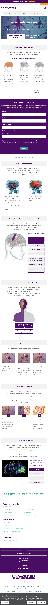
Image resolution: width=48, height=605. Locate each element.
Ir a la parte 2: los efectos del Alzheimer (24, 493)
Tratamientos (28, 512)
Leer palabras (36, 469)
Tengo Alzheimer (7, 522)
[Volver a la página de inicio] (8, 8)
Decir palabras (36, 482)
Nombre (4, 111)
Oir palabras (37, 473)
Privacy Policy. (29, 599)
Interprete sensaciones (36, 239)
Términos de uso (30, 586)
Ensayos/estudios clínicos (30, 515)
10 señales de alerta (8, 509)
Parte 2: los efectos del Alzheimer (32, 36)
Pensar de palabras (36, 478)
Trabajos (6, 586)
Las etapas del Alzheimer (30, 509)
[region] (24, 599)
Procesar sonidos (36, 249)
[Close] (46, 595)
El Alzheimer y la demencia (15, 13)
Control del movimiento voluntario (36, 269)
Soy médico (6, 531)
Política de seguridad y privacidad (24, 157)
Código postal (5, 133)
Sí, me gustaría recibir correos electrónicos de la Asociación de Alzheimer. (23, 131)
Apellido (4, 117)
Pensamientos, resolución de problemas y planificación (36, 259)
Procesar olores (36, 254)
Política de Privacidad (22, 142)
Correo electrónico (6, 124)
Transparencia (20, 588)
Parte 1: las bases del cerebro (15, 36)
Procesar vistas (36, 245)
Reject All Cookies (41, 602)
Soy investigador (7, 534)
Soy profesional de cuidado (9, 528)
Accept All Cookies (32, 602)
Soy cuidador (6, 525)
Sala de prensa (39, 586)
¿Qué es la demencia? (8, 512)
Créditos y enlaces (7, 540)
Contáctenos (28, 588)
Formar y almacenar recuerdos (36, 264)
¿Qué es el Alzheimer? (27, 13)
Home (5, 13)
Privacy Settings (5, 602)
